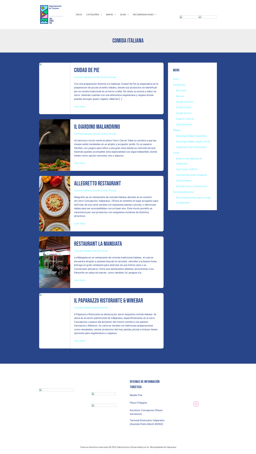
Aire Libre (181, 90)
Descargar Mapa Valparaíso (191, 135)
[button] (100, 14)
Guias (123, 14)
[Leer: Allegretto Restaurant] (54, 203)
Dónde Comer (100, 77)
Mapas (109, 14)
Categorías (92, 14)
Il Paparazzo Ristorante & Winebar (108, 300)
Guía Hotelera (183, 180)
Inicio (79, 14)
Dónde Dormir (184, 113)
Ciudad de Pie (86, 70)
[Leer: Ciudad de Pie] (54, 88)
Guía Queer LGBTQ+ (187, 169)
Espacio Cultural (185, 118)
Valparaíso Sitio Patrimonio (191, 147)
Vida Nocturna (184, 124)
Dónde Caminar (184, 101)
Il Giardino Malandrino (97, 127)
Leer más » (80, 106)
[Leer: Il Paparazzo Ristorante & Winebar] (54, 320)
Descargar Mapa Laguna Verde (193, 141)
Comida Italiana (83, 77)
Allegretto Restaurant (97, 183)
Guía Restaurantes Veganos (191, 174)
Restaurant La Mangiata (98, 244)
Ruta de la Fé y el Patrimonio (191, 186)
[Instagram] (196, 404)
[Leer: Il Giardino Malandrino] (54, 144)
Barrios (180, 96)
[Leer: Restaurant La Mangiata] (54, 261)
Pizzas (112, 77)
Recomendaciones (143, 14)
